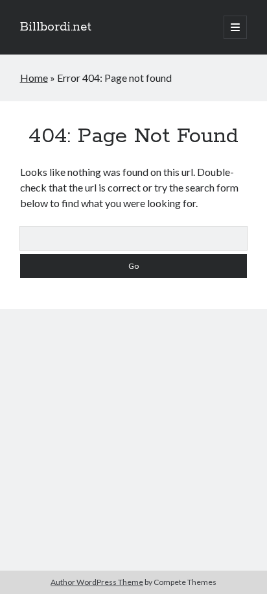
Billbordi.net (55, 27)
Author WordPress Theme (97, 582)
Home (34, 77)
